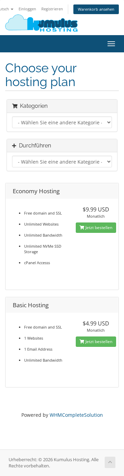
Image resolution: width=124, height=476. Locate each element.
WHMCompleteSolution (76, 415)
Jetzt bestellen (98, 227)
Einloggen (27, 8)
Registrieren (52, 8)
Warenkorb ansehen (96, 9)
